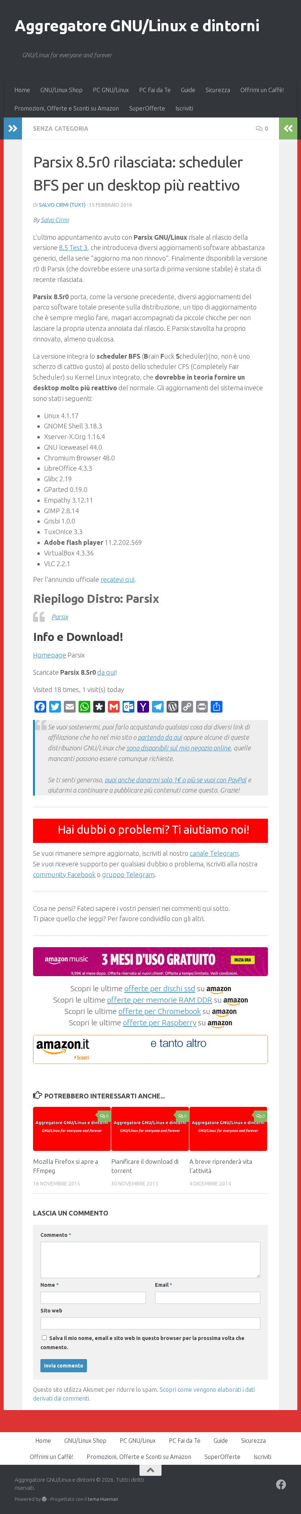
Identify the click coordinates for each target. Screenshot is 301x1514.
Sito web (51, 1311)
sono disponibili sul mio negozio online (178, 747)
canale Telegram (214, 853)
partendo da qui (160, 737)
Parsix (59, 616)
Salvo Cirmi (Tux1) (62, 205)
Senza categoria (60, 128)
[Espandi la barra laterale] (13, 128)
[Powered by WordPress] (44, 1499)
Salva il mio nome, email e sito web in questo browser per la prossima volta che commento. (142, 1342)
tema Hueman (103, 1499)
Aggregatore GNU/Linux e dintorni (137, 25)
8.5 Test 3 (73, 247)
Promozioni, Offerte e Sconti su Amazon (66, 108)
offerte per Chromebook (160, 1011)
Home (22, 90)
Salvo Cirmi (55, 220)
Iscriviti (184, 108)
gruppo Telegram (128, 874)
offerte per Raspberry (159, 1022)
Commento (55, 1235)
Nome (49, 1285)
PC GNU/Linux (111, 90)
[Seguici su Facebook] (281, 1484)
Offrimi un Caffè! (262, 90)
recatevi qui (117, 579)
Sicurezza (218, 90)
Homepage (49, 655)
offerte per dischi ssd (159, 988)
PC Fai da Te (155, 90)
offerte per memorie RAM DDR (159, 999)
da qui (106, 672)
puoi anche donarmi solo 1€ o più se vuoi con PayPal (175, 779)
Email (163, 1285)
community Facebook (64, 874)
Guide (188, 90)
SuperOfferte (147, 108)
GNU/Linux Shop (61, 90)
